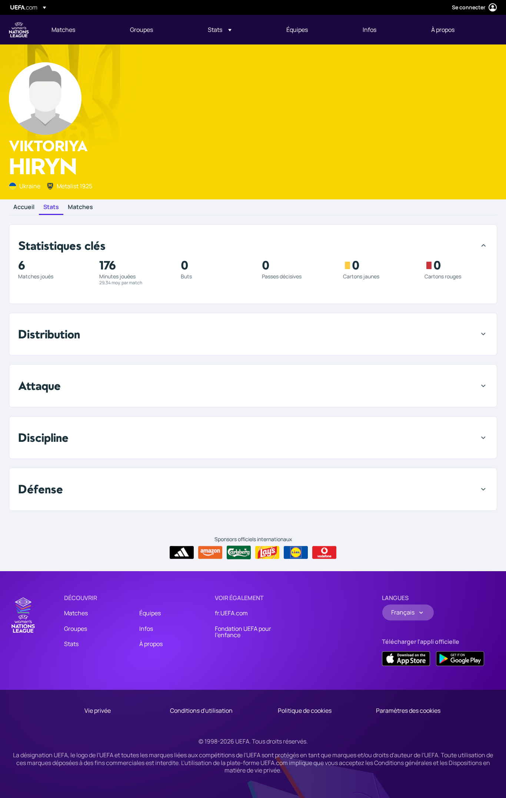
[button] (219, 30)
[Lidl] (296, 552)
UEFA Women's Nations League (19, 29)
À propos (151, 644)
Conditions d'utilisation (201, 710)
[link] (63, 30)
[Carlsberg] (239, 552)
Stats (51, 207)
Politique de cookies (305, 710)
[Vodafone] (324, 552)
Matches (80, 207)
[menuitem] (81, 30)
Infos (146, 629)
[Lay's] (267, 552)
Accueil (23, 207)
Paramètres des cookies (408, 710)
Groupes (75, 629)
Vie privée (97, 710)
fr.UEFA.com (231, 613)
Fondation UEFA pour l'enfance (243, 632)
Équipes (150, 613)
